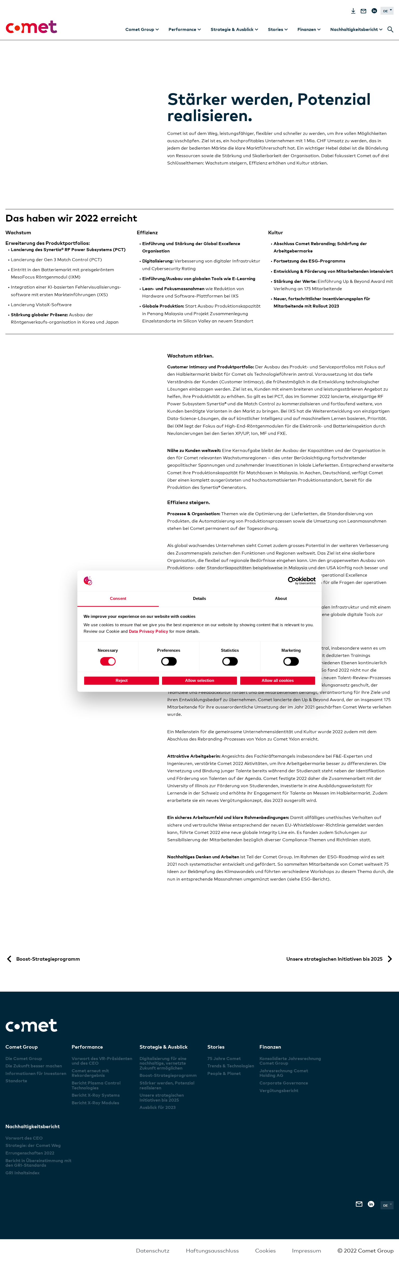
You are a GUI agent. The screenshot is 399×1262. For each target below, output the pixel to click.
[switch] (169, 661)
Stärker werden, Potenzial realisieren (167, 1085)
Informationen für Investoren (35, 1073)
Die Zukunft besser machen (33, 1065)
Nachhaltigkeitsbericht (32, 1126)
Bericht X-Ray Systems (96, 1095)
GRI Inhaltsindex (22, 1172)
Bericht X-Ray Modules (95, 1102)
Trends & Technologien (230, 1065)
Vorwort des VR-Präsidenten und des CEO (102, 1061)
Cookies (265, 1250)
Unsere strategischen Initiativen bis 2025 (162, 1097)
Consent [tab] (118, 598)
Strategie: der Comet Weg (33, 1145)
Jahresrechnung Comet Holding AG (283, 1073)
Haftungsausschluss (212, 1250)
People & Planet (224, 1073)
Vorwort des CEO (24, 1138)
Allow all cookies (278, 680)
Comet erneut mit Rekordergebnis (90, 1073)
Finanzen (270, 1046)
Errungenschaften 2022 (29, 1153)
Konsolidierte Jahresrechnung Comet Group (290, 1061)
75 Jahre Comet (224, 1058)
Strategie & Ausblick (164, 1046)
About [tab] (281, 598)
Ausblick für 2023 (158, 1107)
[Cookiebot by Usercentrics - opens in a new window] (292, 581)
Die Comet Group (23, 1058)
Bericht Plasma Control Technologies (96, 1085)
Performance (87, 1046)
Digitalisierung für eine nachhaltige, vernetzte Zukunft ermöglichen (163, 1063)
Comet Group (21, 1046)
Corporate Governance (283, 1083)
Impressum (306, 1250)
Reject (122, 680)
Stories (215, 1046)
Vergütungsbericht (278, 1090)
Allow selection (199, 680)
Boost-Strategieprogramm (168, 1075)
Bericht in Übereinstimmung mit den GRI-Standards (38, 1163)
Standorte (16, 1080)
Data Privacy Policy (148, 631)
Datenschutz (153, 1250)
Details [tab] (199, 598)
